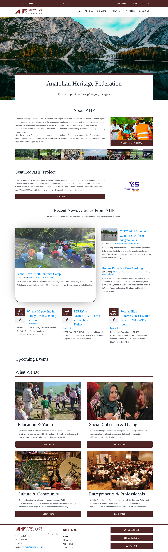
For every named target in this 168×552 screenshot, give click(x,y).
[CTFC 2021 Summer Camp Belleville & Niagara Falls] (109, 234)
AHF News (135, 272)
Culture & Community (35, 277)
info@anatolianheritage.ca (32, 547)
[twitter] (68, 4)
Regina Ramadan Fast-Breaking (122, 268)
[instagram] (56, 534)
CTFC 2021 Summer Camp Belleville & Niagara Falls (133, 235)
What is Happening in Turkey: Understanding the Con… (41, 316)
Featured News (48, 277)
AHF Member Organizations (121, 272)
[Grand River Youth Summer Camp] (55, 248)
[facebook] (64, 4)
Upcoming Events (108, 274)
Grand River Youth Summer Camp (39, 274)
